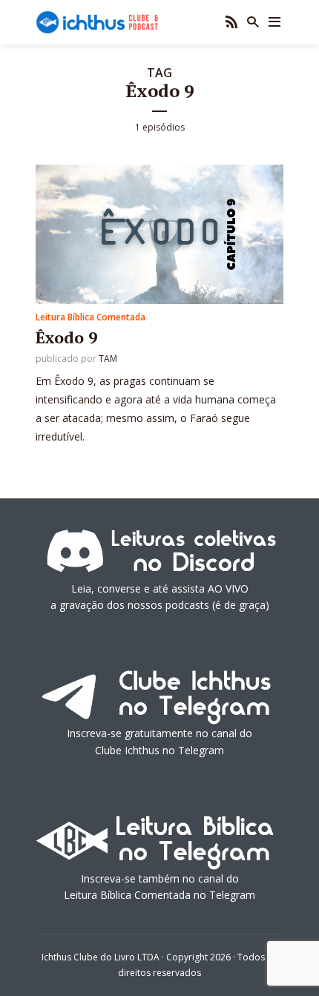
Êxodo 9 (66, 337)
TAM (108, 358)
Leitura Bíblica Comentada (90, 317)
